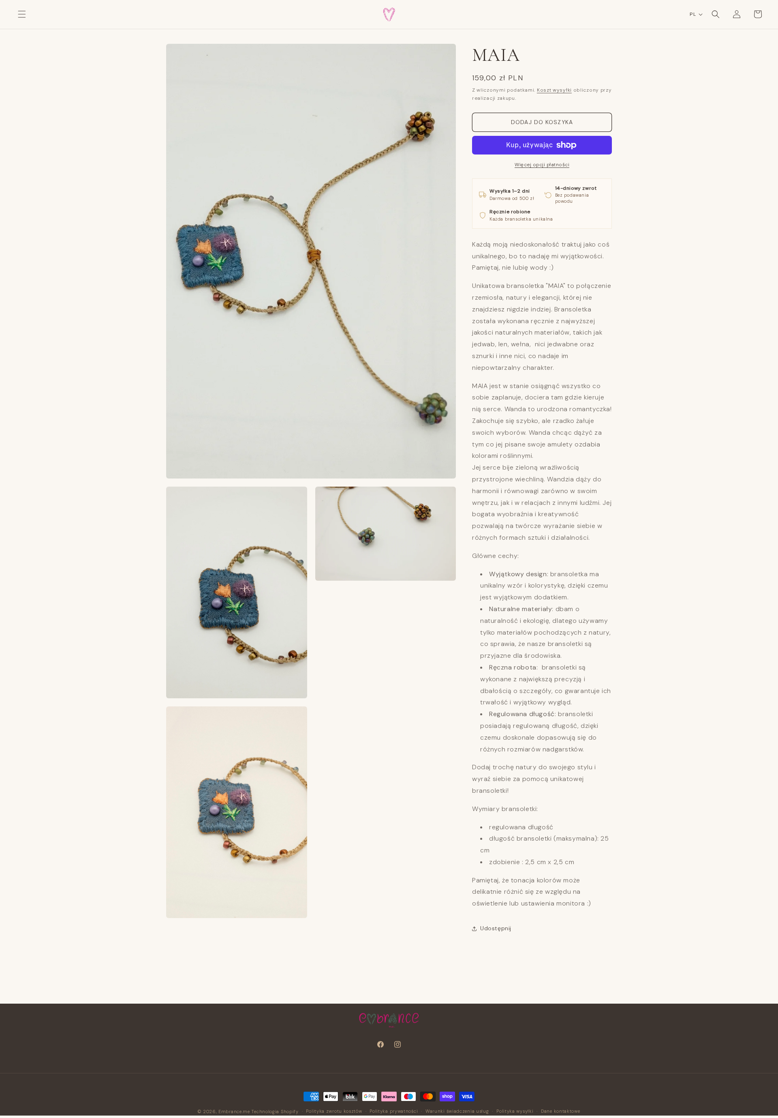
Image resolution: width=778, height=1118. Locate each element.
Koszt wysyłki (554, 90)
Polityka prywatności (394, 1111)
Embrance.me (234, 1111)
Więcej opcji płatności (542, 164)
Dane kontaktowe (560, 1111)
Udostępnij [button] (495, 928)
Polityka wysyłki (514, 1111)
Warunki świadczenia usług (457, 1111)
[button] (22, 14)
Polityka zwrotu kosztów (334, 1111)
